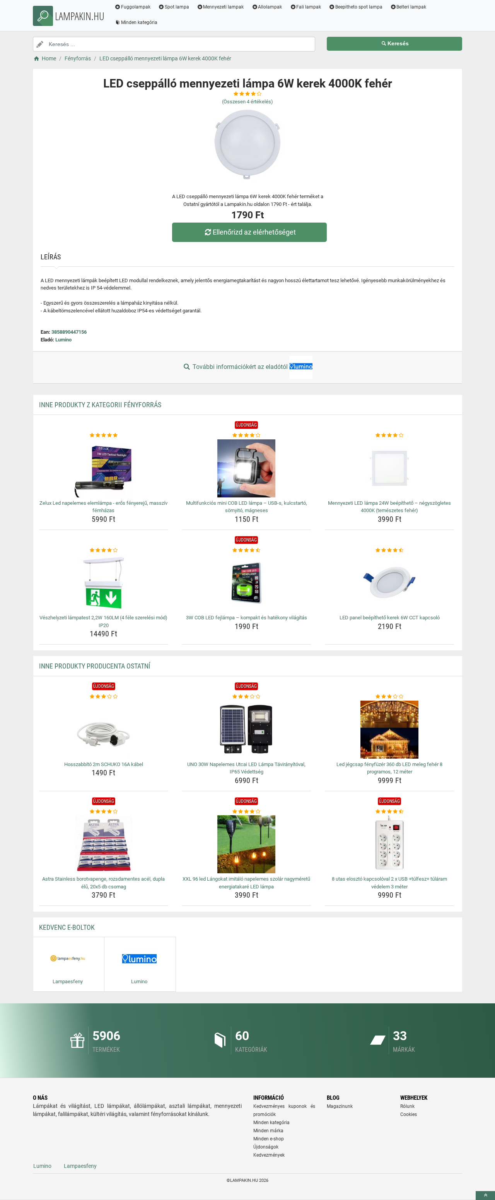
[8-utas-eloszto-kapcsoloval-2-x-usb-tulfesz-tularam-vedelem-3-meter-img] (389, 844)
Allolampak (270, 7)
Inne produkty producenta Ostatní (94, 666)
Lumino (63, 340)
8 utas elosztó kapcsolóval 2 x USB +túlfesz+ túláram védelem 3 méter (389, 883)
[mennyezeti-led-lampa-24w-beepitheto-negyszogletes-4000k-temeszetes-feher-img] (389, 468)
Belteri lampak (411, 7)
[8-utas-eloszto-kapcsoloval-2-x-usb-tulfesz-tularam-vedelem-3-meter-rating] (389, 812)
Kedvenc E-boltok (67, 927)
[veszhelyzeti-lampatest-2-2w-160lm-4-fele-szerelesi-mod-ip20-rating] (103, 550)
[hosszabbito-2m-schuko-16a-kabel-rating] (103, 697)
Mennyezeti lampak (223, 7)
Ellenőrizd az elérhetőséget (254, 232)
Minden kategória (139, 22)
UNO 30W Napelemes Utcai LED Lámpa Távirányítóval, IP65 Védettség (246, 768)
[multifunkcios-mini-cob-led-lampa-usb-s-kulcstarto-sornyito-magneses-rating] (246, 435)
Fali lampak (308, 7)
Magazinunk (340, 1106)
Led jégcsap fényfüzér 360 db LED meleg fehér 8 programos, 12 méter (389, 768)
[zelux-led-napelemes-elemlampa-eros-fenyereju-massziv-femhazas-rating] (103, 435)
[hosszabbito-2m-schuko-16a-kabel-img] (103, 730)
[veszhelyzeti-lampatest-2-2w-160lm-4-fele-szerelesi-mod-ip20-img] (103, 583)
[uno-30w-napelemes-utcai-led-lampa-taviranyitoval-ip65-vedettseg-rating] (246, 697)
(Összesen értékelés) (247, 102)
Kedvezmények (269, 1155)
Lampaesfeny (80, 1166)
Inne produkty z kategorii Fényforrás (100, 405)
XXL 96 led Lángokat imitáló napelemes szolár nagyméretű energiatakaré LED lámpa (246, 883)
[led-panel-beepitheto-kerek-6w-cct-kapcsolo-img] (389, 583)
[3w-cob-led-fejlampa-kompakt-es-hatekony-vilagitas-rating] (246, 550)
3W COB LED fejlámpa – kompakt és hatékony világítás (246, 618)
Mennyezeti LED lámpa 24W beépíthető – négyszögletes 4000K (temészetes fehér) (389, 507)
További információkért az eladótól (240, 366)
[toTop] (485, 1195)
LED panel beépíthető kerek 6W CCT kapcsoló (390, 618)
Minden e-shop (268, 1139)
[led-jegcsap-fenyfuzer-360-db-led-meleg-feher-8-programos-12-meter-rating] (389, 697)
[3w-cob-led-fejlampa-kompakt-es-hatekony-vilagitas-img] (246, 583)
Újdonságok (265, 1147)
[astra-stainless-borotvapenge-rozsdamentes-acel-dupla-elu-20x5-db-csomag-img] (103, 844)
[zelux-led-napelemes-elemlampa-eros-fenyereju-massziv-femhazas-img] (103, 468)
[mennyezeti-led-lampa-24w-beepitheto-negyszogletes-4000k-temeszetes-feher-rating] (389, 435)
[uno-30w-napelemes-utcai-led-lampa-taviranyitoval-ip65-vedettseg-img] (246, 730)
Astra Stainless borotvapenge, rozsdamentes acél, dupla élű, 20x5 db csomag (103, 883)
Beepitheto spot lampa (358, 7)
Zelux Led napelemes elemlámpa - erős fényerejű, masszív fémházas (103, 507)
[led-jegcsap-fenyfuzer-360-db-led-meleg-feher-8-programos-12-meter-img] (389, 730)
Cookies (408, 1114)
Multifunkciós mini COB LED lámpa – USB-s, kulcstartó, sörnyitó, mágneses (246, 507)
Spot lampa (177, 7)
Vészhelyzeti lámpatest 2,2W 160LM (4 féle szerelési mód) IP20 (103, 621)
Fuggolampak (135, 7)
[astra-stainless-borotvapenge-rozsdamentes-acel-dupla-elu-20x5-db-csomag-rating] (103, 812)
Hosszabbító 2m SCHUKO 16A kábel (103, 764)
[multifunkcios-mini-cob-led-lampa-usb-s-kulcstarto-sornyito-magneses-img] (246, 468)
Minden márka (268, 1130)
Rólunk (407, 1106)
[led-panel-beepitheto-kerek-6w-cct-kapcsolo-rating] (389, 550)
